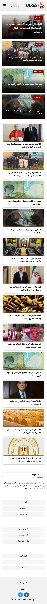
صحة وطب (23, 562)
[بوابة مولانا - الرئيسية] (35, 5)
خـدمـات (23, 568)
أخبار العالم (23, 509)
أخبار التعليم (23, 535)
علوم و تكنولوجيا (23, 541)
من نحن (23, 589)
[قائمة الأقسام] (4, 5)
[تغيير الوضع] (16, 5)
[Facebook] (26, 594)
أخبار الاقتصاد (23, 529)
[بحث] (10, 5)
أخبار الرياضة (23, 514)
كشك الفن (23, 556)
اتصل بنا (23, 583)
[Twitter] (20, 594)
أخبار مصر (23, 503)
